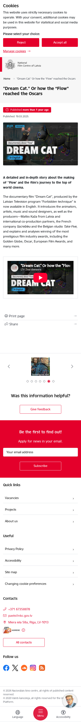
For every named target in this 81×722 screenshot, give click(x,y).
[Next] (72, 366)
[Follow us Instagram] (33, 668)
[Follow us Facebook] (6, 668)
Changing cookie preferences (25, 584)
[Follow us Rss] (42, 668)
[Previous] (9, 366)
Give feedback (40, 409)
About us (11, 521)
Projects (10, 509)
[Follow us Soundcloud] (24, 668)
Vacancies (12, 498)
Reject (21, 42)
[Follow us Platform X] (15, 668)
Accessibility (13, 560)
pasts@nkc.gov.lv (20, 616)
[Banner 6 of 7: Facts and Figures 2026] (40, 366)
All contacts (24, 642)
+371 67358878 (19, 609)
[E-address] (11, 630)
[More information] (23, 630)
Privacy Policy (14, 549)
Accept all (59, 42)
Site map (11, 572)
